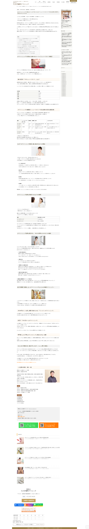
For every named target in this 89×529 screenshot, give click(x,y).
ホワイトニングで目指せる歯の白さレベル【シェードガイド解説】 (28, 38)
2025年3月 (64, 93)
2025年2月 (64, 94)
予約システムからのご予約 (50, 425)
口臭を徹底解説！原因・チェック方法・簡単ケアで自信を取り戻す (36, 467)
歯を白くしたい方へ (44, 2)
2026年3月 (64, 77)
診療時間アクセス (67, 2)
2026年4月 (64, 76)
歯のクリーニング (40, 2)
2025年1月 (64, 95)
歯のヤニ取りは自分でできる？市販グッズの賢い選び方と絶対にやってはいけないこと (67, 58)
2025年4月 (64, 91)
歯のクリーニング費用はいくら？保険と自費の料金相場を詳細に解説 (67, 37)
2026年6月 (64, 73)
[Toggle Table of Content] (38, 37)
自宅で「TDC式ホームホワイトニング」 (25, 50)
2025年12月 (64, 81)
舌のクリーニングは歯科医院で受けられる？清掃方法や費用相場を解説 (37, 437)
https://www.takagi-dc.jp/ (32, 408)
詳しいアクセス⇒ (41, 524)
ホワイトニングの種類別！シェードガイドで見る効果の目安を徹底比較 (29, 41)
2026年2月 (64, 78)
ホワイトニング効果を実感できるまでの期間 (24, 44)
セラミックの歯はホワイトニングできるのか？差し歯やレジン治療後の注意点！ (38, 477)
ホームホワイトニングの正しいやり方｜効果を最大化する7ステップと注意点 (67, 55)
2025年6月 (64, 89)
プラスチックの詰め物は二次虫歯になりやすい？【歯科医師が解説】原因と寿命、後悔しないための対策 (42, 447)
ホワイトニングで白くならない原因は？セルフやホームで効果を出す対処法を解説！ (67, 46)
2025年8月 (64, 86)
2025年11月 (64, 82)
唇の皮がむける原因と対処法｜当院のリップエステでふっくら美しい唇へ (67, 52)
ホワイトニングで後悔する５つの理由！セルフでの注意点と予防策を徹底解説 (34, 189)
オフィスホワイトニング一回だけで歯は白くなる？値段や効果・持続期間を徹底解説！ (67, 43)
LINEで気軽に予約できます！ (30, 425)
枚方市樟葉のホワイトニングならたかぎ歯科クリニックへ (26, 362)
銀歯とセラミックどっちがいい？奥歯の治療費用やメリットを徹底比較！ (67, 40)
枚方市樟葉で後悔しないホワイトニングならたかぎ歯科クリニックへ (28, 47)
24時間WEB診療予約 (28, 500)
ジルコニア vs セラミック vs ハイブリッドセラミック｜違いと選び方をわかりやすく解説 (67, 64)
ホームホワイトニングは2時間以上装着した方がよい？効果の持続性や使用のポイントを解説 (66, 34)
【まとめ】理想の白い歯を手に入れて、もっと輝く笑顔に (26, 53)
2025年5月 (64, 90)
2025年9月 (64, 85)
